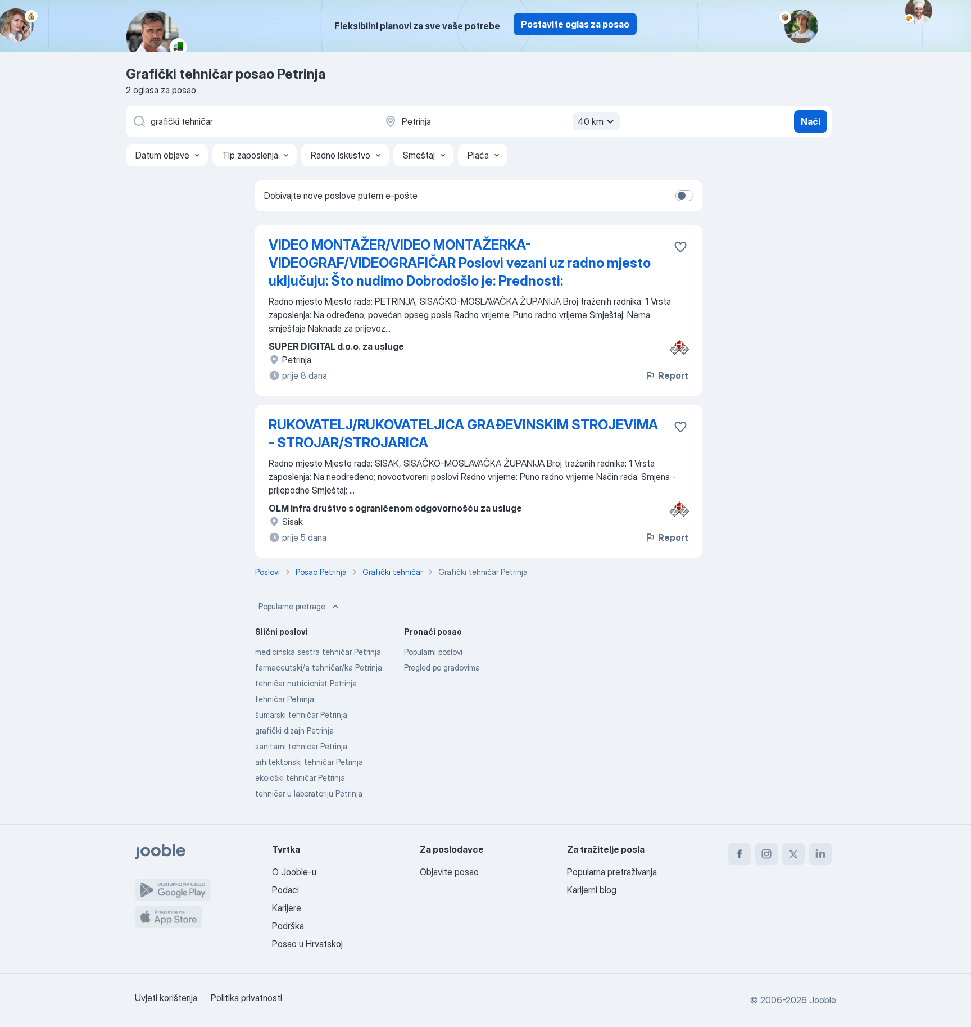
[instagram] (766, 854)
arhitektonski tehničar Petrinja (309, 762)
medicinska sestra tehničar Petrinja (318, 652)
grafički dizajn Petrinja (294, 730)
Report (673, 375)
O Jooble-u (294, 871)
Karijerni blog (591, 889)
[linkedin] (820, 854)
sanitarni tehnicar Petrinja (301, 746)
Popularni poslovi (433, 652)
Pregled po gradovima (442, 667)
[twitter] (793, 854)
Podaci (285, 889)
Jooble (822, 1000)
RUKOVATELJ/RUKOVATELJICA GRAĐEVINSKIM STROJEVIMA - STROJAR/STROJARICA (463, 434)
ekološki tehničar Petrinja (300, 777)
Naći (810, 121)
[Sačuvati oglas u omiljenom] (680, 247)
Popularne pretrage (291, 606)
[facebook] (739, 854)
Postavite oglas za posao (575, 24)
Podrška (288, 925)
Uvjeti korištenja (166, 997)
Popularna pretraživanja (612, 871)
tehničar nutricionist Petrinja (306, 683)
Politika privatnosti (246, 997)
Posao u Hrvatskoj (307, 943)
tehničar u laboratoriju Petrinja (308, 793)
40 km (591, 121)
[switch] (684, 195)
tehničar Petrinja (284, 699)
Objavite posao (449, 871)
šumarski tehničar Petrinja (301, 715)
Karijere (286, 907)
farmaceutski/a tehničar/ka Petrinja (318, 667)
